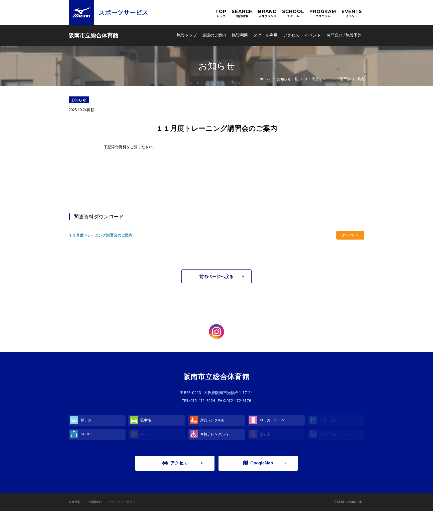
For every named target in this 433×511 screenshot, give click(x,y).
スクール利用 (266, 35)
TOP (221, 13)
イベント (313, 35)
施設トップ (187, 35)
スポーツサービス (123, 12)
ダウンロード (350, 235)
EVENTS (352, 13)
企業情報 (75, 502)
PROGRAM (322, 13)
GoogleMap (261, 463)
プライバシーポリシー (123, 502)
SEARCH (242, 13)
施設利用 (240, 35)
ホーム (265, 79)
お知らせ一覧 (287, 79)
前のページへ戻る (216, 276)
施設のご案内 (214, 35)
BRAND (267, 13)
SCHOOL (293, 13)
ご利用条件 (94, 502)
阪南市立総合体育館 (93, 35)
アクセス (291, 35)
